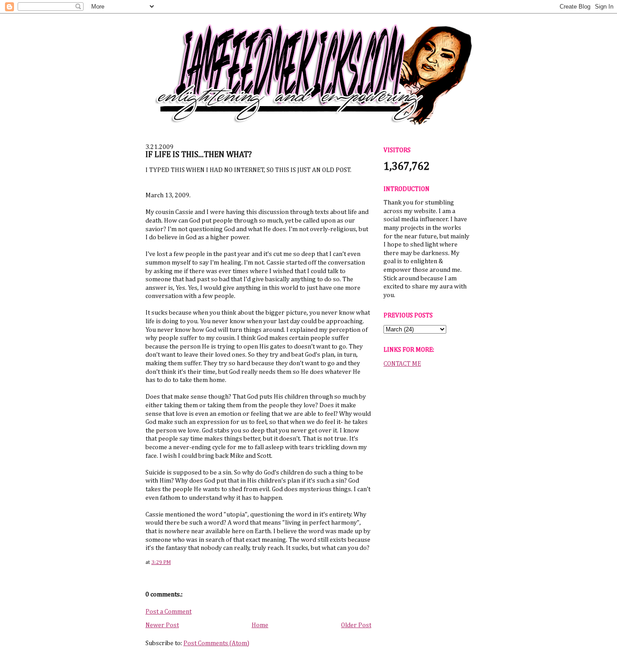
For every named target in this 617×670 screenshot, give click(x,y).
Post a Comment (168, 612)
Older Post (356, 625)
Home (260, 625)
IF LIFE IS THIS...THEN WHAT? (198, 155)
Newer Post (162, 625)
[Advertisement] (426, 514)
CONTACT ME (402, 364)
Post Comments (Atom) (216, 643)
